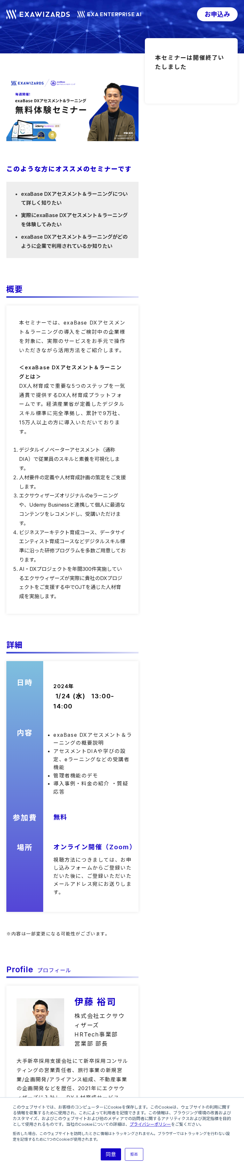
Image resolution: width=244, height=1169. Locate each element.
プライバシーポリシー (150, 1124)
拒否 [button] (134, 1154)
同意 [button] (111, 1154)
